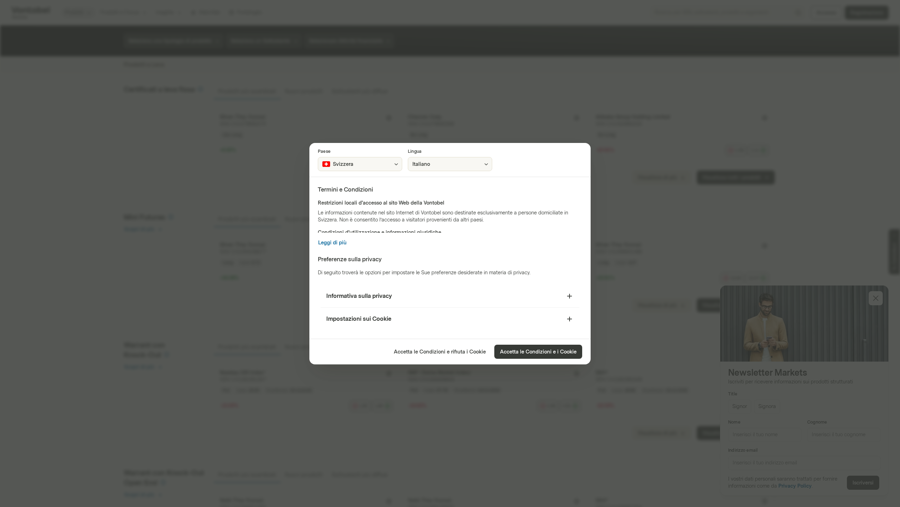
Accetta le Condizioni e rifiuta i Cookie (440, 352)
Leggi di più (332, 243)
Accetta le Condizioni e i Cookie (538, 352)
